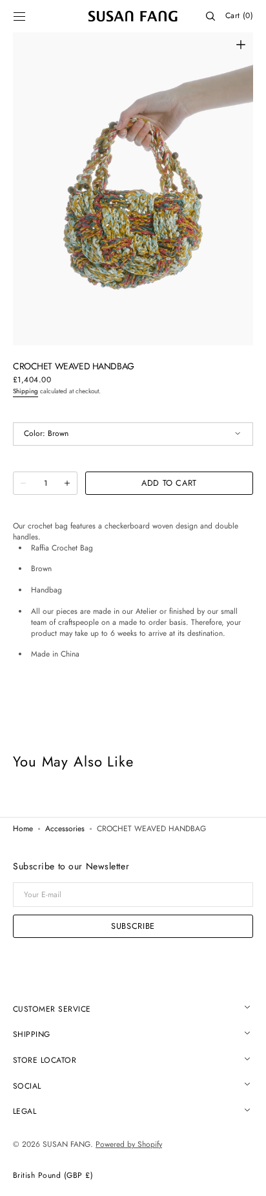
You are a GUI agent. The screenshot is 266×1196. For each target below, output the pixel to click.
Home (23, 829)
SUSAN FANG (66, 1144)
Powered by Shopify (129, 1144)
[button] (19, 16)
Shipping (25, 391)
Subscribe (133, 926)
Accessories (65, 829)
